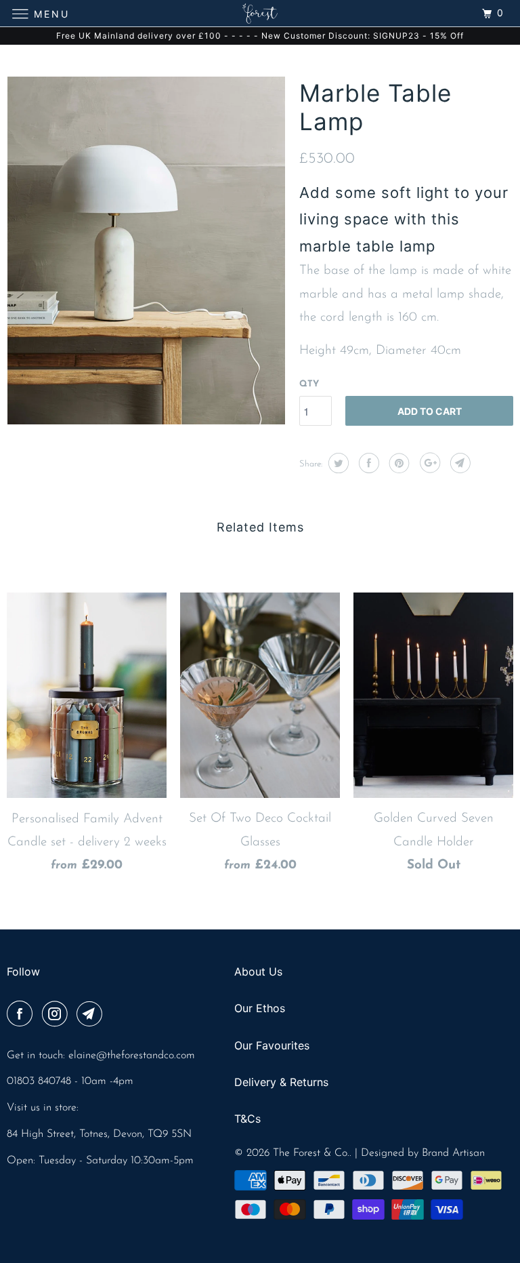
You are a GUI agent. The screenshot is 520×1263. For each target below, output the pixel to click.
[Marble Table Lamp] (146, 250)
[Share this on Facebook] (367, 463)
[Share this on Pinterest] (398, 463)
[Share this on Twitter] (337, 463)
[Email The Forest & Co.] (92, 1015)
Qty (309, 384)
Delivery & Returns (281, 1082)
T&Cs (247, 1118)
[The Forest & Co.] (260, 13)
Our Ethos (259, 1008)
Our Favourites (271, 1045)
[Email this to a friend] (459, 463)
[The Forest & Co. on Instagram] (57, 1015)
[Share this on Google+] (428, 463)
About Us (258, 971)
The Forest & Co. (311, 1153)
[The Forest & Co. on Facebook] (22, 1015)
